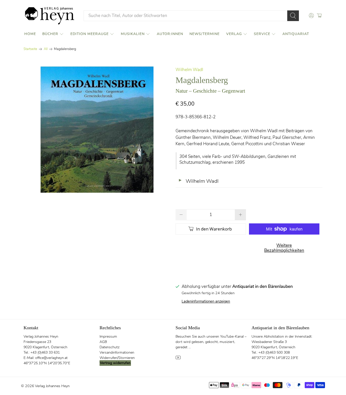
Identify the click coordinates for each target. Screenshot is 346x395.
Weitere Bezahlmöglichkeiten (284, 247)
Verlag (234, 33)
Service (262, 33)
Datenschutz (110, 347)
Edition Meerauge (89, 33)
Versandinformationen (117, 352)
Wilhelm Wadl (189, 70)
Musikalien (133, 33)
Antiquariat (295, 33)
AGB (103, 341)
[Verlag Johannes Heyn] (49, 16)
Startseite (30, 49)
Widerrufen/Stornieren (117, 357)
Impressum (108, 336)
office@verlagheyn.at (51, 357)
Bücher (50, 33)
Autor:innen (170, 33)
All (46, 49)
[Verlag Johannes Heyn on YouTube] (178, 358)
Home (30, 33)
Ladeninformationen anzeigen (206, 301)
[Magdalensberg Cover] (97, 130)
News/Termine (204, 33)
